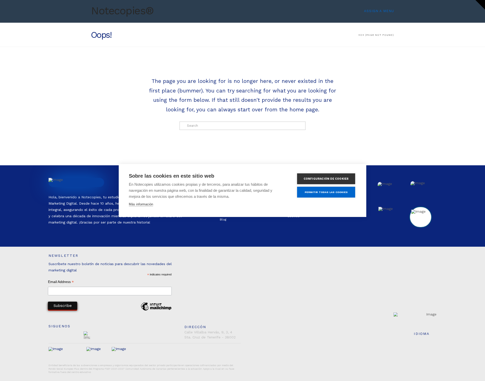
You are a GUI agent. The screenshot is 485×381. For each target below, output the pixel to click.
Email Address (61, 282)
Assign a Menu (379, 11)
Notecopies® (122, 11)
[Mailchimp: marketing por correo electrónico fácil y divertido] (156, 310)
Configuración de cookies (326, 178)
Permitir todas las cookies (326, 192)
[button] (480, 5)
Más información (141, 204)
